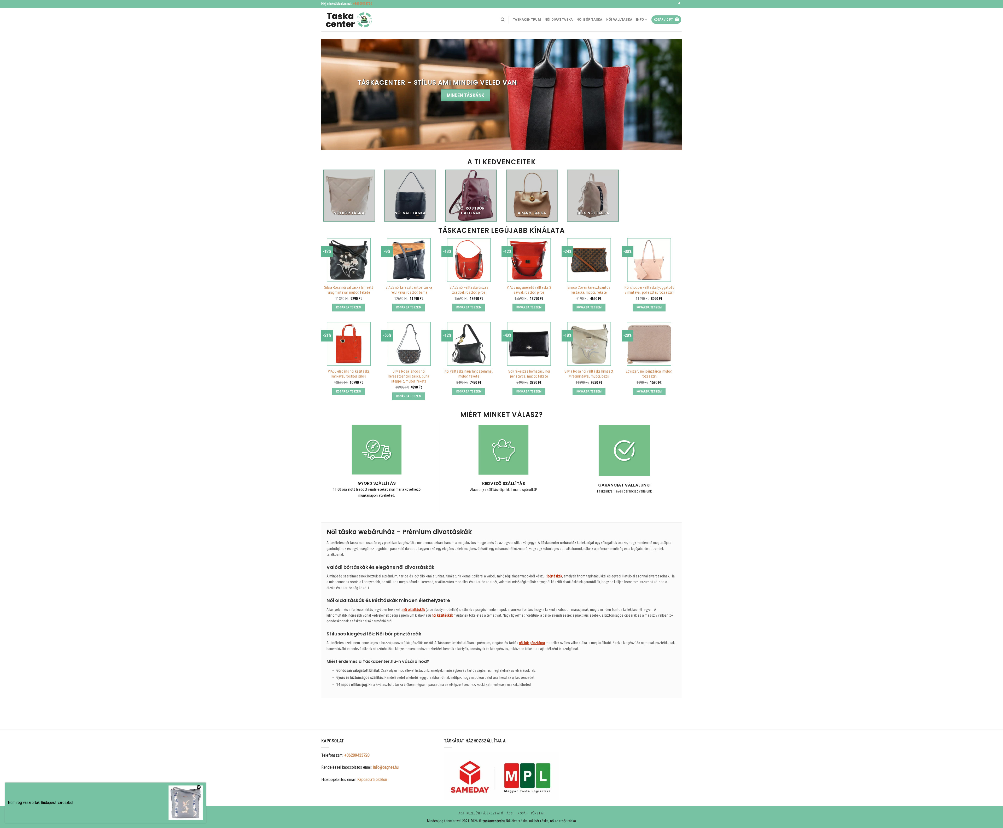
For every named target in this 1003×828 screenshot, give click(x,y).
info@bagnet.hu (386, 767)
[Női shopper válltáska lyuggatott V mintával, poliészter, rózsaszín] (649, 260)
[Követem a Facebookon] (679, 4)
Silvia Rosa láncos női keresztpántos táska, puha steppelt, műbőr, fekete (408, 376)
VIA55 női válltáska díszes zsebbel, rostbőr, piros (469, 290)
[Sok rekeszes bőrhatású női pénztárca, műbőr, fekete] (529, 344)
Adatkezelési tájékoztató (480, 813)
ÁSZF (510, 813)
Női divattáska (559, 19)
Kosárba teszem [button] (348, 307)
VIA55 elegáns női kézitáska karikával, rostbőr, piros (349, 374)
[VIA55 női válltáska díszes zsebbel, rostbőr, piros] (469, 260)
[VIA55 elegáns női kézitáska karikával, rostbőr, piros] (349, 344)
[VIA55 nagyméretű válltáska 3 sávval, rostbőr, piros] (529, 260)
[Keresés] (503, 20)
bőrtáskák (554, 576)
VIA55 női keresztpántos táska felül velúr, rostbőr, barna (409, 290)
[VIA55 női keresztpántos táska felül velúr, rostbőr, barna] (409, 260)
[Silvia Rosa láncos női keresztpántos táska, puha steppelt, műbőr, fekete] (409, 344)
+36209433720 (362, 3)
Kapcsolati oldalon (372, 779)
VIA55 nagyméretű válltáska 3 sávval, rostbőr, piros (529, 290)
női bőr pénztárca (532, 643)
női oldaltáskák (414, 609)
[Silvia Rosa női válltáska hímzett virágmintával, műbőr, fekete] (349, 260)
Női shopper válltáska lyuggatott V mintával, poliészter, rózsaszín (649, 290)
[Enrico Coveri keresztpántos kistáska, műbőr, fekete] (589, 260)
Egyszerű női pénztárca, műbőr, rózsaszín (649, 374)
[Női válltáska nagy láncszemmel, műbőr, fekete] (469, 344)
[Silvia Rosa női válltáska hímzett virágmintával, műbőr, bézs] (589, 344)
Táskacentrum (527, 19)
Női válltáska (619, 19)
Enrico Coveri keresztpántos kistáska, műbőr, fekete (589, 290)
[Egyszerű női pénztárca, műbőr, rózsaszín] (649, 344)
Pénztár (538, 813)
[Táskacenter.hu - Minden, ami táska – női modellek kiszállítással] (347, 20)
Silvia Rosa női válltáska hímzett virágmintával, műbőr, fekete (348, 290)
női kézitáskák (442, 615)
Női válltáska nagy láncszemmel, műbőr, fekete (469, 374)
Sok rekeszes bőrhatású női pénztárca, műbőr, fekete (529, 374)
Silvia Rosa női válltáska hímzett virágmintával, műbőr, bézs (589, 374)
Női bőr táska (589, 19)
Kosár (522, 813)
